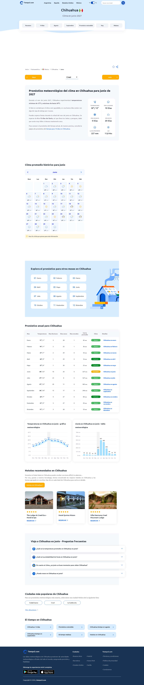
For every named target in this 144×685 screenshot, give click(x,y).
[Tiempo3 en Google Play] (30, 672)
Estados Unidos (67, 3)
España (56, 3)
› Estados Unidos (78, 665)
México (79, 3)
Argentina (47, 3)
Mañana (116, 25)
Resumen (28, 25)
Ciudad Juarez (33, 603)
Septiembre (70, 25)
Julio (110, 77)
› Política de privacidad (109, 661)
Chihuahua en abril (109, 359)
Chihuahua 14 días (33, 627)
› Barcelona (76, 661)
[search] (123, 3)
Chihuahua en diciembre (107, 409)
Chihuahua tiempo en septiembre (34, 635)
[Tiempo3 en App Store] (47, 672)
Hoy (102, 25)
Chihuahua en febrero (110, 346)
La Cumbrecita (72, 603)
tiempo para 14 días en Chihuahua (58, 129)
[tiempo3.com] (28, 2)
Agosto (56, 25)
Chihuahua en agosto (110, 384)
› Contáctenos (107, 669)
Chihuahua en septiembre (107, 390)
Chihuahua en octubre (110, 397)
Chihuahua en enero (109, 340)
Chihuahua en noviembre (107, 403)
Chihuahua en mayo (109, 365)
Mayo (34, 77)
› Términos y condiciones (110, 656)
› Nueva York (90, 661)
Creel (53, 603)
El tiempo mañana (65, 635)
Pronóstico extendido (86, 25)
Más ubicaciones (30, 610)
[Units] (93, 3)
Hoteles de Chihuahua (34, 485)
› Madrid (89, 656)
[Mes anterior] (28, 172)
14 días (42, 25)
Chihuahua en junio (109, 372)
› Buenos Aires (77, 656)
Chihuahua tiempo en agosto (100, 627)
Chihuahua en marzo (109, 353)
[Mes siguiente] (81, 172)
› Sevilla (88, 665)
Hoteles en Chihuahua (97, 635)
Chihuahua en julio (109, 378)
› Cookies (105, 665)
